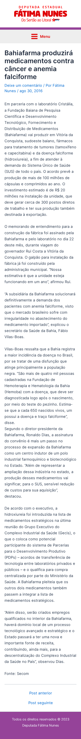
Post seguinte (40, 703)
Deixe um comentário (23, 85)
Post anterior (40, 693)
